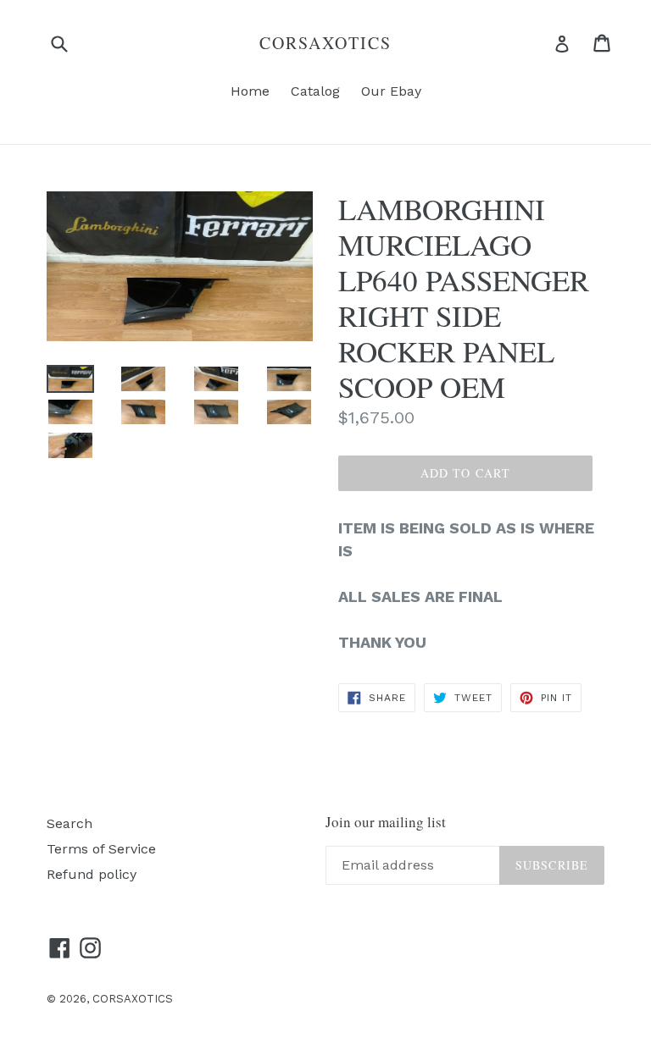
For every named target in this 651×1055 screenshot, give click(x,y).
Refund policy (91, 874)
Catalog (315, 91)
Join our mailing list (386, 822)
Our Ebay (391, 91)
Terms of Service (101, 849)
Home (250, 91)
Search (69, 823)
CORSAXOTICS (325, 43)
